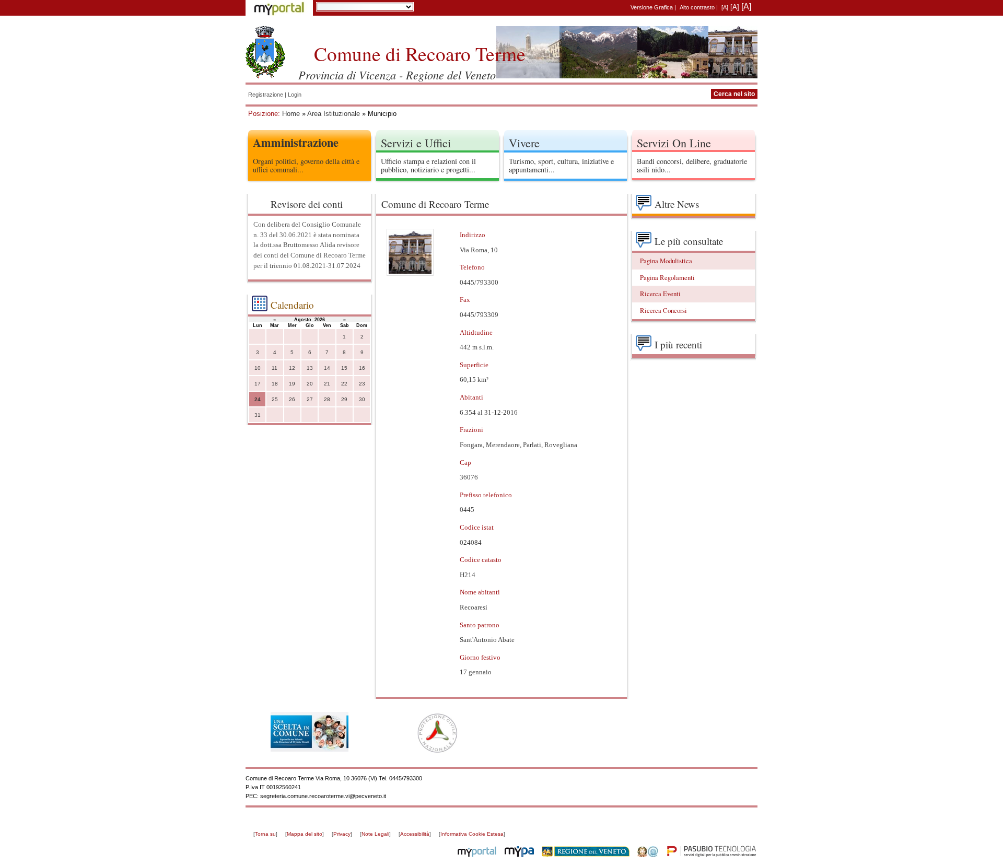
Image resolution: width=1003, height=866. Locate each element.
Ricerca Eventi (660, 293)
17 (257, 384)
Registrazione (265, 94)
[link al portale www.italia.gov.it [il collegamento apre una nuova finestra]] (647, 855)
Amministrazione (296, 142)
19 (292, 384)
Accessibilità (414, 834)
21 (327, 384)
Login (294, 94)
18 (275, 384)
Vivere (524, 142)
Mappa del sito (304, 834)
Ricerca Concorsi (663, 310)
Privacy (342, 834)
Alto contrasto (697, 7)
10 (257, 368)
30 (362, 399)
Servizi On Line (674, 142)
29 (344, 399)
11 (274, 368)
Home (291, 114)
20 (310, 384)
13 (310, 368)
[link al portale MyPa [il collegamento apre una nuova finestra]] (519, 855)
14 (327, 368)
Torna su (265, 834)
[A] (724, 7)
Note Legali (375, 834)
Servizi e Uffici (416, 142)
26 (292, 399)
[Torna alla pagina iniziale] (265, 52)
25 (275, 399)
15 (344, 368)
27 (310, 399)
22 (344, 384)
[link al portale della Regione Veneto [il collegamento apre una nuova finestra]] (585, 855)
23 (362, 384)
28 (327, 399)
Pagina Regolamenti (667, 277)
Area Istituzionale (333, 114)
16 (362, 368)
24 (257, 399)
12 (292, 368)
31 (257, 415)
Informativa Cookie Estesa (472, 834)
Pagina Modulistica (666, 260)
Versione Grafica (652, 7)
